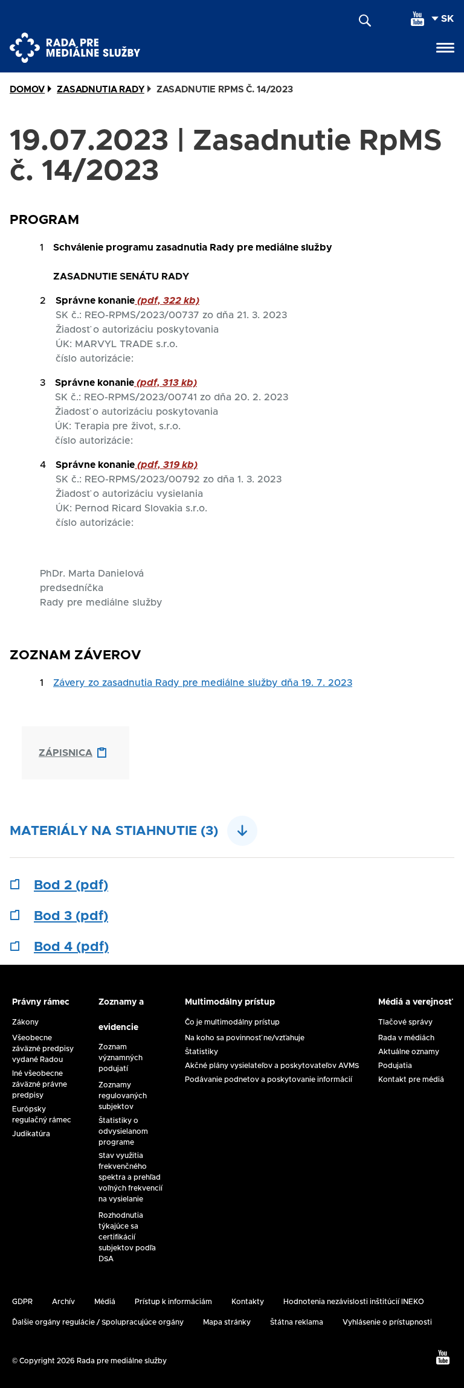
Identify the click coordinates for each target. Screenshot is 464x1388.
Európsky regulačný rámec (41, 1114)
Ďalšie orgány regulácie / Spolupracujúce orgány (98, 1322)
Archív (63, 1301)
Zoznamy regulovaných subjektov (122, 1095)
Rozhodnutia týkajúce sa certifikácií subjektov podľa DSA (127, 1237)
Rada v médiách (406, 1037)
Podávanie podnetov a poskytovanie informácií (268, 1079)
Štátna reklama (296, 1322)
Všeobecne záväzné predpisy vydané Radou (43, 1048)
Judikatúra (31, 1133)
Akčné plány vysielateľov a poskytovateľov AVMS (272, 1065)
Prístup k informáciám (173, 1301)
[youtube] (417, 19)
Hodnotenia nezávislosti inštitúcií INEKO (353, 1301)
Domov (27, 89)
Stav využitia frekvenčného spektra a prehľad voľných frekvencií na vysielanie (130, 1177)
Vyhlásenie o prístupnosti (387, 1322)
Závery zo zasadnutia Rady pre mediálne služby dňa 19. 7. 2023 (202, 683)
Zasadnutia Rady (100, 89)
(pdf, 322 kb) (167, 300)
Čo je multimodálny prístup (232, 1022)
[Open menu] (445, 48)
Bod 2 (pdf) (71, 885)
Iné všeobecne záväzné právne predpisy (39, 1084)
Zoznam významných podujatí (120, 1057)
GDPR (22, 1301)
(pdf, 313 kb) (165, 383)
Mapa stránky (227, 1322)
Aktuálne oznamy (408, 1051)
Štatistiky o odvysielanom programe (123, 1131)
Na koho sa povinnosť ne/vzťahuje (244, 1037)
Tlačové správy (405, 1022)
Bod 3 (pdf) (71, 916)
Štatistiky (201, 1051)
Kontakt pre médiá (411, 1079)
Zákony (25, 1022)
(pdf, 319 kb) (166, 465)
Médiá (104, 1301)
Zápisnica (65, 753)
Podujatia (395, 1065)
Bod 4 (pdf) (71, 947)
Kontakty (247, 1301)
